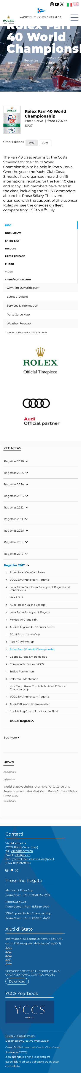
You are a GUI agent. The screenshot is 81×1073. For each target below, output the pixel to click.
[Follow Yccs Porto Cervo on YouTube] (57, 4)
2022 (8, 955)
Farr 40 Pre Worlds (22, 641)
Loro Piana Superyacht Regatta (30, 612)
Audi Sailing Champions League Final (34, 711)
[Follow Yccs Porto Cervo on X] (62, 4)
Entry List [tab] (12, 240)
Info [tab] (8, 225)
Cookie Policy (26, 1035)
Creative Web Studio (35, 1040)
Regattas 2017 (14, 565)
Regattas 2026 (14, 461)
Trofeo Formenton (22, 671)
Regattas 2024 (14, 484)
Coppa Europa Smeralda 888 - (29, 656)
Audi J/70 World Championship (30, 704)
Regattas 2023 (14, 496)
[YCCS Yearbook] (29, 1011)
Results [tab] (10, 248)
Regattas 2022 (14, 507)
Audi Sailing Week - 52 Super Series (32, 627)
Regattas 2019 (13, 542)
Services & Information (22, 305)
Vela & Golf (16, 597)
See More (10, 737)
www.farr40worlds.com (23, 287)
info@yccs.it (22, 855)
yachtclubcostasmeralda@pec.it (33, 859)
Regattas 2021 (13, 519)
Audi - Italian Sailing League (27, 604)
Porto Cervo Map (18, 314)
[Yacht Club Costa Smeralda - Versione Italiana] (69, 4)
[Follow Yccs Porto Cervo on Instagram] (52, 4)
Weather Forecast (19, 323)
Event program (17, 296)
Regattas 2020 (14, 530)
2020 (8, 963)
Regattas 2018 (13, 553)
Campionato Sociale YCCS (27, 664)
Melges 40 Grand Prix (23, 619)
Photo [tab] (9, 264)
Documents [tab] (13, 233)
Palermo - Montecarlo (24, 679)
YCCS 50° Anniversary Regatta (29, 579)
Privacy (10, 1035)
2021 (8, 959)
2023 (8, 951)
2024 (8, 947)
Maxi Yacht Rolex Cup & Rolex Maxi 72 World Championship (38, 688)
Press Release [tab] (15, 256)
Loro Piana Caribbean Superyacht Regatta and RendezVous (40, 589)
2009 (45, 142)
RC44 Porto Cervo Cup (25, 634)
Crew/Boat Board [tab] (18, 279)
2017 (32, 142)
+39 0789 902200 (22, 851)
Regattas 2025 (14, 472)
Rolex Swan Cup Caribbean (27, 572)
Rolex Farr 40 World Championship (32, 649)
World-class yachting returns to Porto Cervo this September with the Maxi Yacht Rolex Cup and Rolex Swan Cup (40, 791)
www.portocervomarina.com (27, 332)
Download (17, 981)
